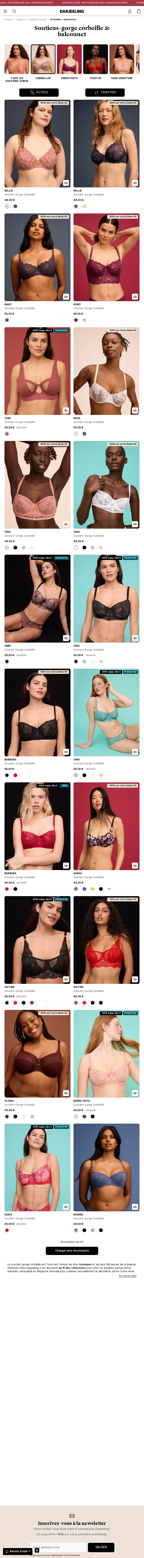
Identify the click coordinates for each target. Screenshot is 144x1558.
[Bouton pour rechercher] (14, 11)
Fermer (37, 1550)
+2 (109, 889)
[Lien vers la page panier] (138, 11)
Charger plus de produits (72, 1250)
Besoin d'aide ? (20, 1551)
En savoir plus (127, 1276)
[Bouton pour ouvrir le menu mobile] (5, 11)
